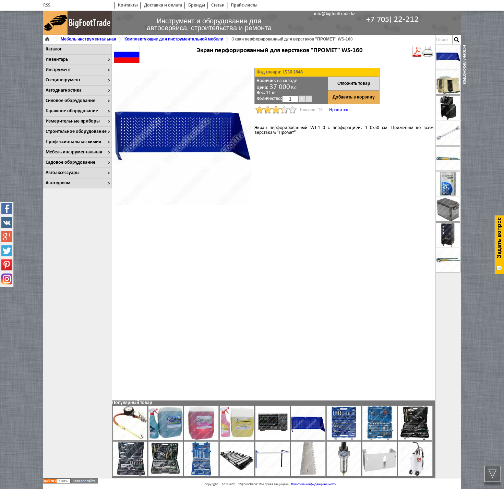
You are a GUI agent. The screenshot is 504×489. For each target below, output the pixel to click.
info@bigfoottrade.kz (334, 13)
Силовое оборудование (70, 100)
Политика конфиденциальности (313, 484)
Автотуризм (58, 183)
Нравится (338, 110)
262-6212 (392, 19)
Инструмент (58, 69)
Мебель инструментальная (74, 152)
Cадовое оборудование (70, 162)
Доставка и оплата (163, 5)
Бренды (196, 5)
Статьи (218, 5)
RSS (46, 5)
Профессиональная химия (73, 141)
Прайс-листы (244, 5)
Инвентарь (57, 59)
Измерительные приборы (73, 121)
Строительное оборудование (76, 131)
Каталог (54, 49)
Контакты (128, 5)
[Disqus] (273, 305)
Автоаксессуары (63, 172)
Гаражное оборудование (72, 111)
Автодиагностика (64, 90)
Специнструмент (63, 80)
